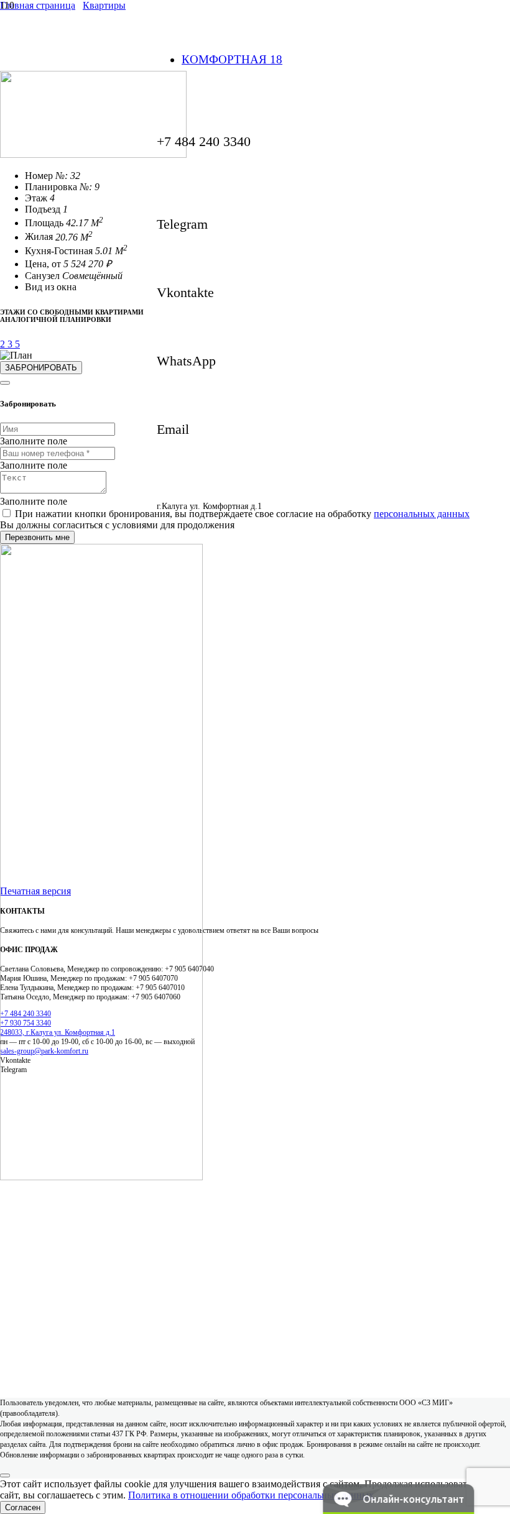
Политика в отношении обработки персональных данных (251, 1495)
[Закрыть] (5, 383)
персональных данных (422, 513)
